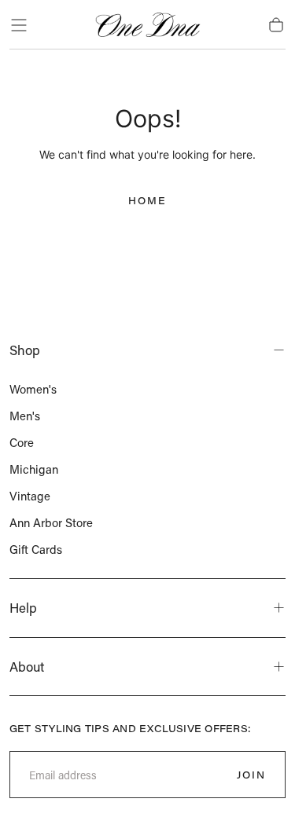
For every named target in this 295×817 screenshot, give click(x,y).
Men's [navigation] (24, 415)
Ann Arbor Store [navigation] (51, 522)
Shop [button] (24, 349)
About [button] (26, 666)
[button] (18, 25)
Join (251, 774)
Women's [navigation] (33, 389)
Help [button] (23, 607)
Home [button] (148, 200)
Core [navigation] (21, 442)
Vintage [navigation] (29, 496)
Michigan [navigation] (33, 469)
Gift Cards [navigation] (35, 549)
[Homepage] (148, 25)
